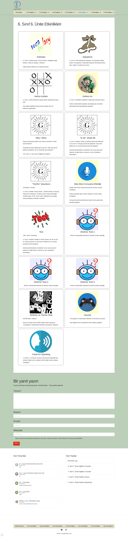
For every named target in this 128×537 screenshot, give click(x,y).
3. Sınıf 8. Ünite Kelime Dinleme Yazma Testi (32, 463)
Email (17, 421)
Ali (19, 463)
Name (17, 412)
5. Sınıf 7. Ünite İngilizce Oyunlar (32, 500)
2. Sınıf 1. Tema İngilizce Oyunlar (79, 466)
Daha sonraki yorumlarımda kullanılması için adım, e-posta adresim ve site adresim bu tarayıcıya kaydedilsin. (49, 438)
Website (17, 430)
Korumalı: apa (72, 461)
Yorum (17, 390)
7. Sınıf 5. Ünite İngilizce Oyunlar (79, 471)
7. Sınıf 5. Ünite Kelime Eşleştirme (80, 482)
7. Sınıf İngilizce (26, 482)
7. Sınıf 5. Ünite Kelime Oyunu (78, 477)
